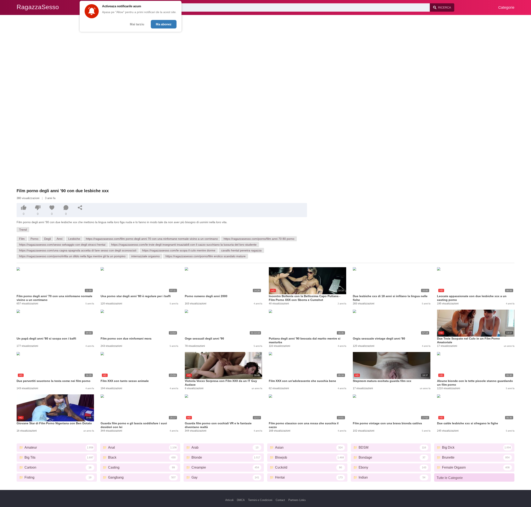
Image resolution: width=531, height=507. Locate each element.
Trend (23, 229)
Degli (47, 238)
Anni (59, 238)
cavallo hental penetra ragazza (241, 250)
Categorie (506, 7)
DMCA (241, 500)
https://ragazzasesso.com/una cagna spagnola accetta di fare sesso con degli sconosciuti (77, 250)
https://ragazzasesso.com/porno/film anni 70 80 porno (259, 238)
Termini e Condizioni (260, 500)
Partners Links (297, 500)
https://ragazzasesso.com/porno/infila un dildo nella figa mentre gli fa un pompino (72, 256)
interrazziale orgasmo (145, 256)
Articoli (229, 500)
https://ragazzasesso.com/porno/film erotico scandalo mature (206, 256)
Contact (280, 500)
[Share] (80, 207)
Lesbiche (74, 238)
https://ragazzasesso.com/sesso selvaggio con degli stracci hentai (62, 244)
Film (22, 238)
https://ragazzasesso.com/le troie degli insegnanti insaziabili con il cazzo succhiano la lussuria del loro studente (184, 244)
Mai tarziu (137, 24)
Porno (34, 238)
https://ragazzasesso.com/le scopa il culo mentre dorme (178, 250)
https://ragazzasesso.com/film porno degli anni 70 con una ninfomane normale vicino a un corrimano (152, 238)
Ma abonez (164, 24)
